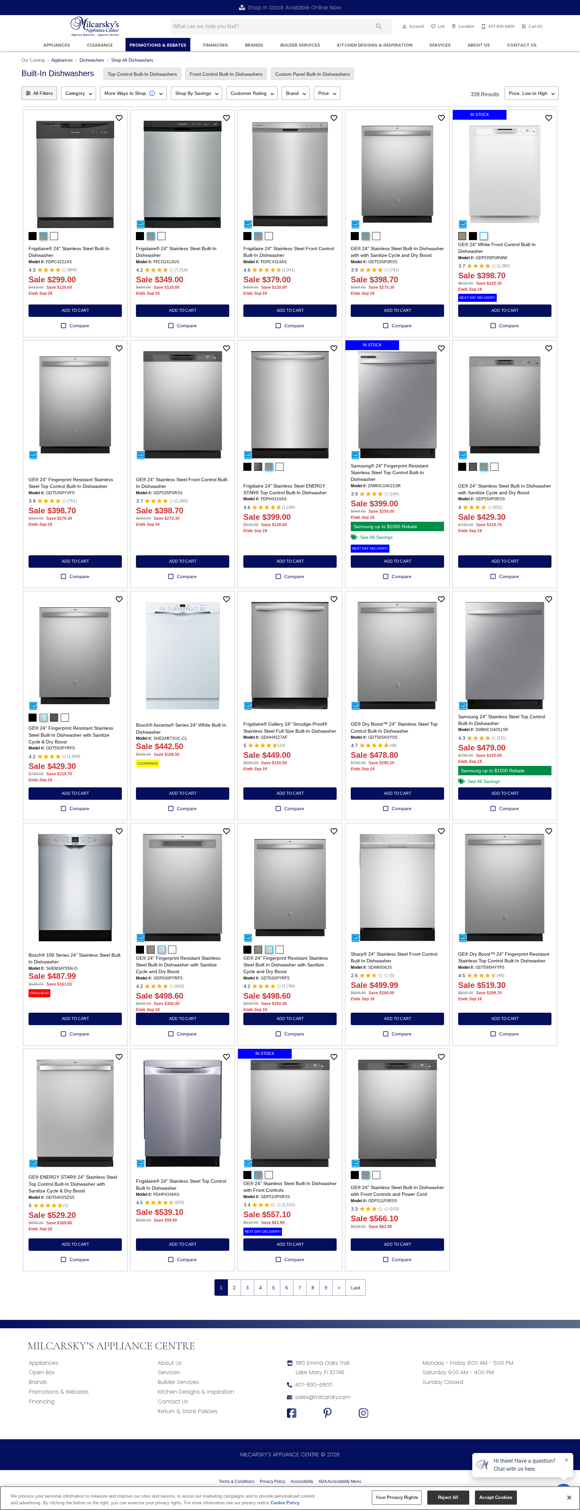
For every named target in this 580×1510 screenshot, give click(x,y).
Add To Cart (75, 310)
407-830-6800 (314, 1385)
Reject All (448, 1497)
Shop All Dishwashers (132, 60)
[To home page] (94, 26)
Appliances (56, 45)
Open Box (42, 1372)
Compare (79, 325)
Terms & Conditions (236, 1481)
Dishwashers (92, 60)
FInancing (215, 45)
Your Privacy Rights (397, 1497)
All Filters (43, 93)
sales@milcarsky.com (322, 1397)
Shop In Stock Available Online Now (294, 7)
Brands (254, 45)
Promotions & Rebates (158, 45)
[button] (404, 26)
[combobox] (78, 93)
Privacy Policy (272, 1481)
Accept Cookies (495, 1497)
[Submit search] (379, 26)
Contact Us (522, 45)
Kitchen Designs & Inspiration (375, 45)
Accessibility (302, 1481)
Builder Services (300, 45)
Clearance (100, 45)
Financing (41, 1401)
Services (440, 45)
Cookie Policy (285, 1502)
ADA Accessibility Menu (340, 1481)
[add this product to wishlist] (119, 118)
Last (355, 1287)
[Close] (569, 1497)
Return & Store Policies (188, 1411)
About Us (479, 45)
